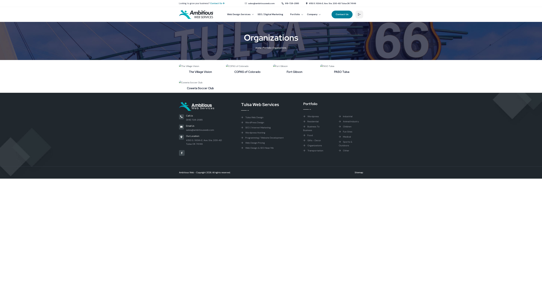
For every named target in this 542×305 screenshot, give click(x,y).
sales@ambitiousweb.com (261, 3)
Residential (313, 121)
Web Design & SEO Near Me (259, 147)
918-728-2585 (292, 3)
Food (310, 135)
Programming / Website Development (264, 137)
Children (346, 126)
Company (312, 14)
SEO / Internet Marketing (258, 127)
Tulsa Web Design (254, 117)
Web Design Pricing (255, 142)
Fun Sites (347, 131)
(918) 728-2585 (194, 119)
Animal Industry (350, 121)
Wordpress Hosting (255, 132)
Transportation (315, 150)
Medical (346, 136)
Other (345, 150)
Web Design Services (239, 14)
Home (258, 47)
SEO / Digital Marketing (270, 14)
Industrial (347, 116)
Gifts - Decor (314, 140)
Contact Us (216, 3)
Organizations (314, 145)
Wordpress (313, 116)
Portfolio (295, 14)
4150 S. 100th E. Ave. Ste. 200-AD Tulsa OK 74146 (332, 3)
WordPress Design (254, 122)
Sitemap (359, 172)
